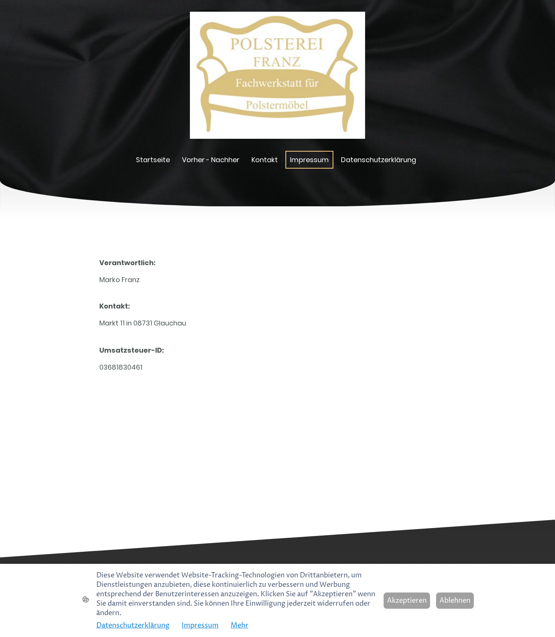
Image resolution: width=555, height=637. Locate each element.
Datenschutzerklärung (133, 625)
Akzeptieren (407, 600)
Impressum (200, 625)
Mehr (239, 625)
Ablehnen (454, 600)
